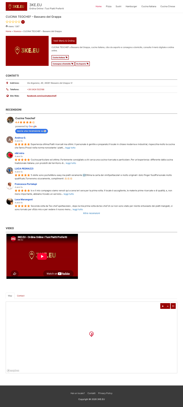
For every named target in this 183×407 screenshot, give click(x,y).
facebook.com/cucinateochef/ (41, 96)
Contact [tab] (20, 295)
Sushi (118, 6)
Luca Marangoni (24, 199)
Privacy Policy (105, 393)
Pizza (108, 6)
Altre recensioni (91, 213)
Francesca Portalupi (26, 184)
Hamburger (131, 6)
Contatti (91, 393)
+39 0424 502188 (35, 89)
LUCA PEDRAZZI (24, 168)
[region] (91, 337)
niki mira (19, 153)
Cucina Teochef (25, 118)
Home (99, 6)
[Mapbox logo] (13, 370)
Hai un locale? (78, 393)
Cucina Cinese (167, 6)
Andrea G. (20, 137)
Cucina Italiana (148, 6)
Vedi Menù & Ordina (64, 40)
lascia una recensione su (30, 130)
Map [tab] (10, 295)
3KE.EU (35, 5)
